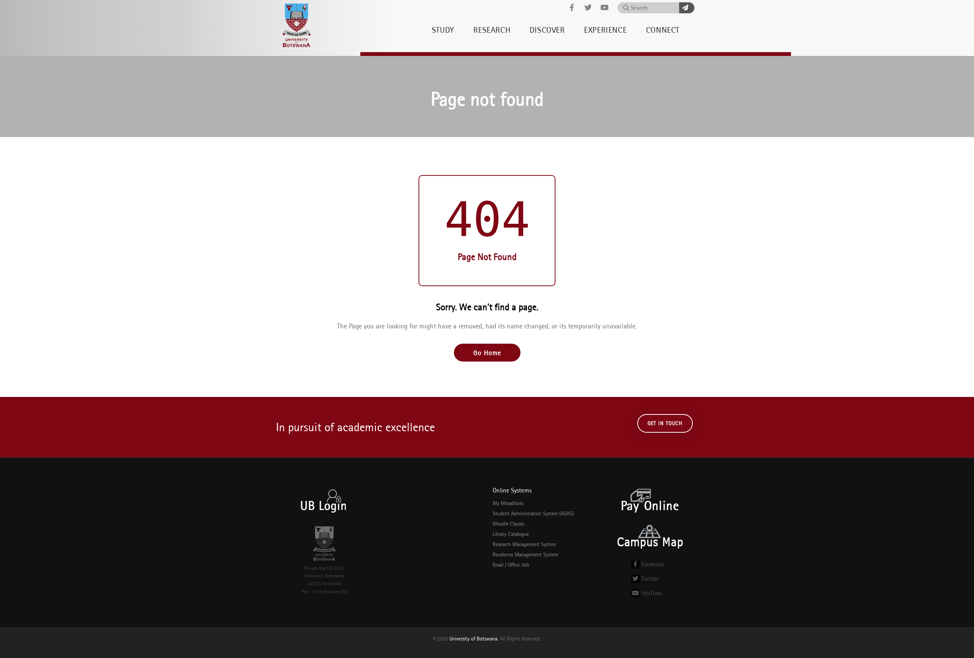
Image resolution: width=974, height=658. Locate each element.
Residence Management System (525, 554)
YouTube (651, 593)
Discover (547, 30)
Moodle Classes (508, 524)
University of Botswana (473, 639)
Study (443, 30)
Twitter (649, 578)
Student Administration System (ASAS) (533, 513)
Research (491, 30)
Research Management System (524, 544)
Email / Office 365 (511, 565)
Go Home (487, 353)
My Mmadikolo (508, 503)
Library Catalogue (511, 534)
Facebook (652, 564)
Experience (605, 30)
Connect (663, 30)
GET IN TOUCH (665, 423)
